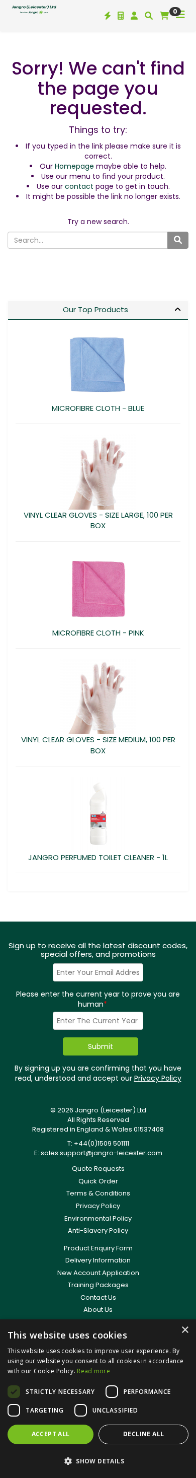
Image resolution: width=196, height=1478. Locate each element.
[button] (98, 1460)
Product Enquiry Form (98, 1248)
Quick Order (98, 1181)
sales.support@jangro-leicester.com (101, 1153)
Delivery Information (98, 1260)
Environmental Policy (98, 1218)
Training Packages (98, 1285)
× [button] (184, 1330)
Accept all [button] (51, 1434)
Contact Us (98, 1297)
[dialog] (98, 1398)
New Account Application (98, 1273)
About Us (98, 1309)
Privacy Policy (157, 1078)
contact (79, 186)
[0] (164, 15)
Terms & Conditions (98, 1193)
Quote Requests (98, 1168)
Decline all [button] (143, 1434)
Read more (93, 1371)
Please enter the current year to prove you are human (98, 999)
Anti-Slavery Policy (98, 1230)
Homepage (74, 166)
